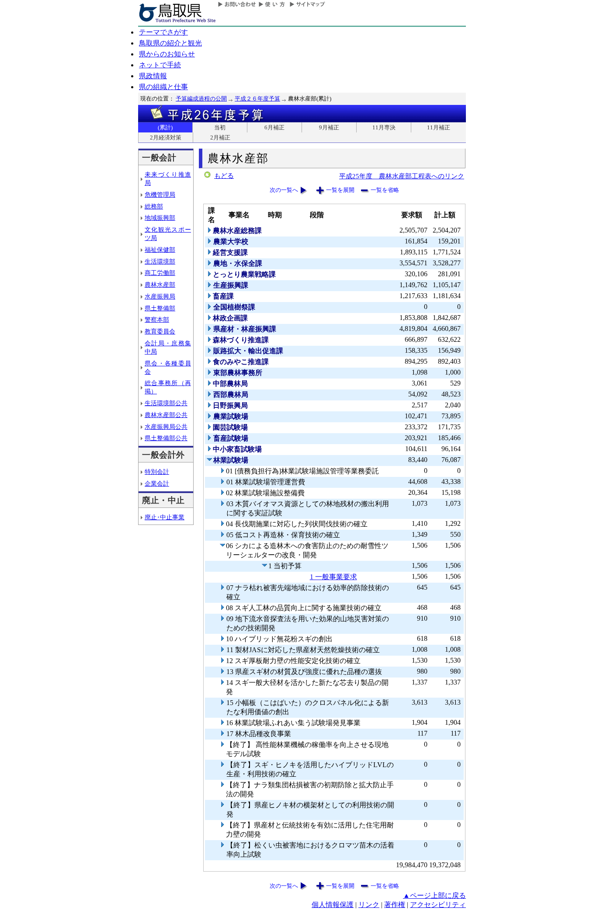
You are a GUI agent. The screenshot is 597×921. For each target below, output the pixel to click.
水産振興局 (160, 296)
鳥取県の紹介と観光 (170, 43)
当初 (220, 127)
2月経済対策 (165, 137)
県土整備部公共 (166, 437)
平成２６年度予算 (257, 98)
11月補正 (438, 127)
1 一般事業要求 (333, 576)
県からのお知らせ (167, 54)
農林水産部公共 (166, 414)
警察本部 (157, 319)
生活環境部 (160, 261)
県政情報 (153, 76)
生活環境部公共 (166, 403)
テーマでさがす (163, 32)
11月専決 (384, 127)
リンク (368, 904)
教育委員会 (160, 331)
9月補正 (329, 127)
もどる (224, 175)
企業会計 (157, 483)
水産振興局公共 (166, 426)
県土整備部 (160, 308)
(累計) (165, 127)
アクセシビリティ (438, 904)
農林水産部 (160, 284)
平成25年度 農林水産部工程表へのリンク (401, 176)
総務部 (154, 206)
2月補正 (220, 137)
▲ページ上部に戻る (434, 895)
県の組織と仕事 (163, 86)
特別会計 (157, 471)
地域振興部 (160, 217)
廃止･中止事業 (164, 517)
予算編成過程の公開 (201, 98)
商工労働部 (160, 272)
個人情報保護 (333, 904)
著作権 (394, 904)
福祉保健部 (160, 249)
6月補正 (274, 127)
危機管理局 (160, 194)
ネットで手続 (160, 65)
